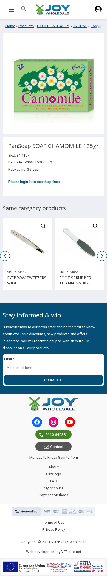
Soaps (96, 26)
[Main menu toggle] (11, 9)
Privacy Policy (53, 529)
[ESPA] (53, 567)
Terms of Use (53, 522)
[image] (27, 242)
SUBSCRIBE (53, 379)
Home (10, 26)
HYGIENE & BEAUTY (53, 26)
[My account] (98, 11)
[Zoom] (43, 226)
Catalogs (53, 474)
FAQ (53, 481)
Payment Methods (53, 495)
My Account (53, 488)
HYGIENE (80, 26)
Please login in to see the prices (34, 181)
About (54, 467)
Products (26, 26)
